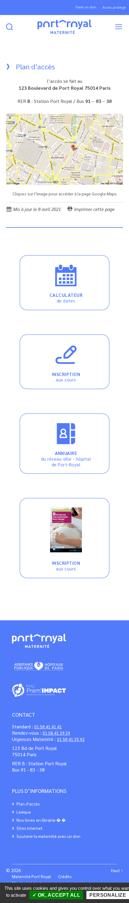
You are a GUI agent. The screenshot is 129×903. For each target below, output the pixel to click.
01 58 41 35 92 (71, 739)
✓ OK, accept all (56, 895)
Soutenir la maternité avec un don (48, 836)
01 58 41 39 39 (56, 733)
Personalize (107, 895)
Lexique (23, 811)
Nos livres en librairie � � (41, 820)
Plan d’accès (28, 803)
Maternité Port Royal (31, 876)
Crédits (65, 876)
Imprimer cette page (94, 209)
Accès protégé (114, 7)
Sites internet (29, 828)
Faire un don (86, 7)
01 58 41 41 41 (48, 726)
